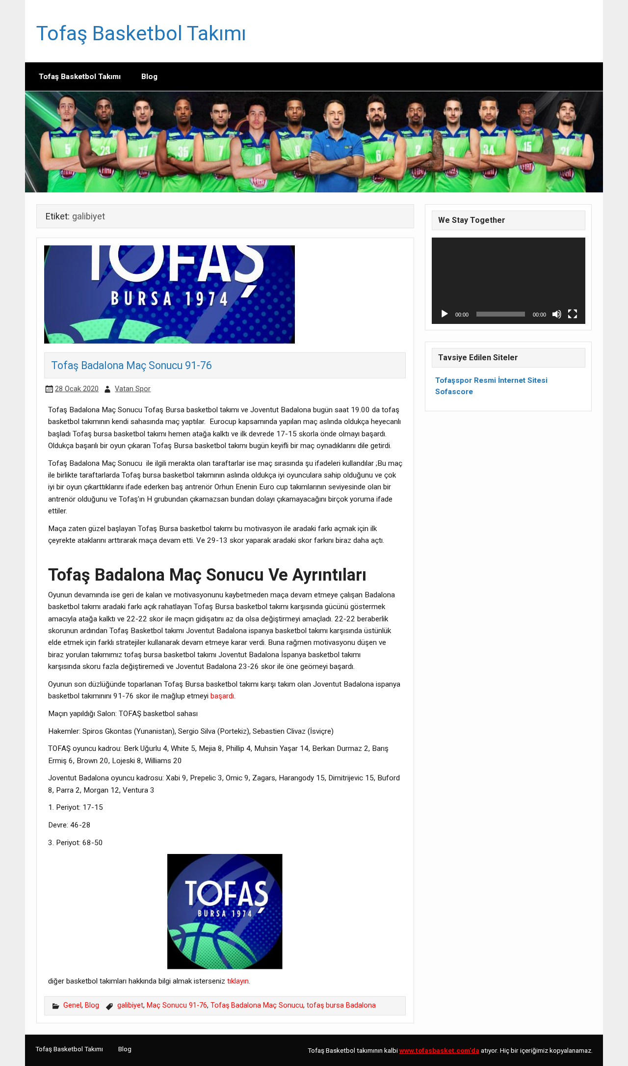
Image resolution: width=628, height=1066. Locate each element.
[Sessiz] (557, 314)
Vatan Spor (133, 389)
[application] (508, 281)
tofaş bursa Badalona (341, 1005)
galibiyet (130, 1005)
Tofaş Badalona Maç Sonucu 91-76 (131, 365)
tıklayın (238, 981)
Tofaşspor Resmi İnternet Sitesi (491, 380)
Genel (72, 1005)
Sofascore (454, 391)
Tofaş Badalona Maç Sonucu (256, 1005)
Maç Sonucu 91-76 (177, 1005)
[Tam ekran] (572, 314)
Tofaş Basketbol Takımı (141, 33)
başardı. (222, 696)
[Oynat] (444, 314)
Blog (149, 76)
